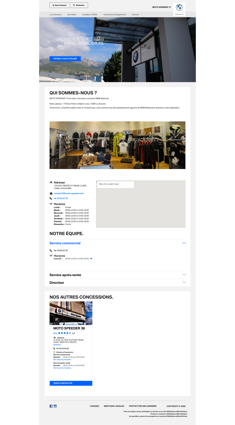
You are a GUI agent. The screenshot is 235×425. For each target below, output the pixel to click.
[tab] (117, 243)
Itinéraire (57, 345)
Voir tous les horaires (62, 360)
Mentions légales (114, 406)
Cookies (94, 406)
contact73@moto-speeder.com (69, 193)
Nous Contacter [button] (63, 383)
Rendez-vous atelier (65, 59)
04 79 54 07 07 (61, 198)
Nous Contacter (60, 5)
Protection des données (143, 406)
